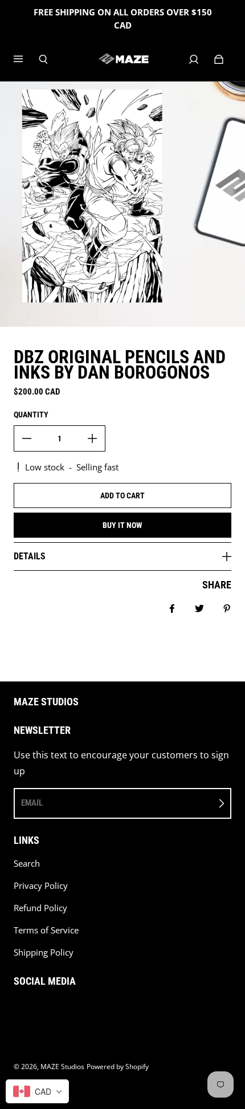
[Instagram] (42, 1010)
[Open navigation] (26, 59)
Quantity (31, 414)
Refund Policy (40, 908)
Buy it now (122, 525)
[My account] (193, 59)
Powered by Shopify (118, 1066)
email (32, 803)
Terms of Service (46, 930)
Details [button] (30, 556)
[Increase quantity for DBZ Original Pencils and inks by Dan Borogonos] (92, 438)
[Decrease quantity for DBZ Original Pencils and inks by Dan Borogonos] (26, 438)
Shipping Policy (44, 952)
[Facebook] (17, 1010)
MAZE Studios (62, 1066)
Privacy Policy (41, 886)
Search (27, 864)
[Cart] (218, 59)
